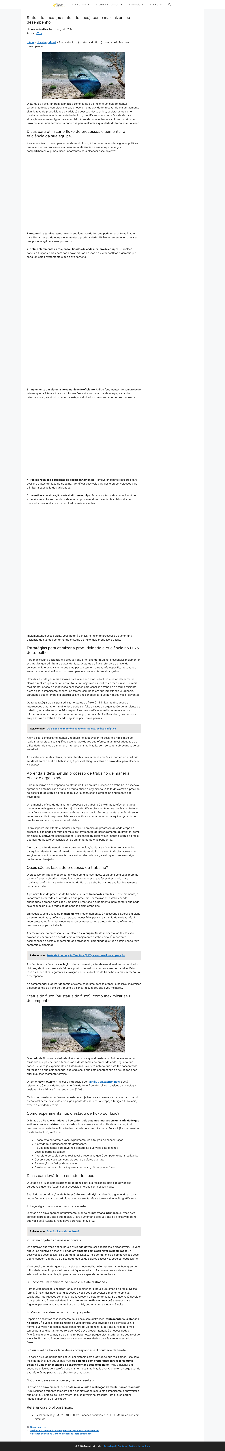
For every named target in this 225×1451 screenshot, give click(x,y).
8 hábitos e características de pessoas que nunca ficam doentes (64, 1430)
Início (30, 42)
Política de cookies (139, 1446)
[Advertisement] (84, 178)
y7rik (39, 33)
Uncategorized (46, 42)
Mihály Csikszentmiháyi (104, 1081)
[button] (169, 4)
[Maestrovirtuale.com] (59, 4)
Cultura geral (79, 4)
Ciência (154, 4)
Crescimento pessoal (107, 4)
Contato (122, 1446)
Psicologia (134, 4)
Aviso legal (110, 1446)
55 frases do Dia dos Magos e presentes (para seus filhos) (61, 1433)
